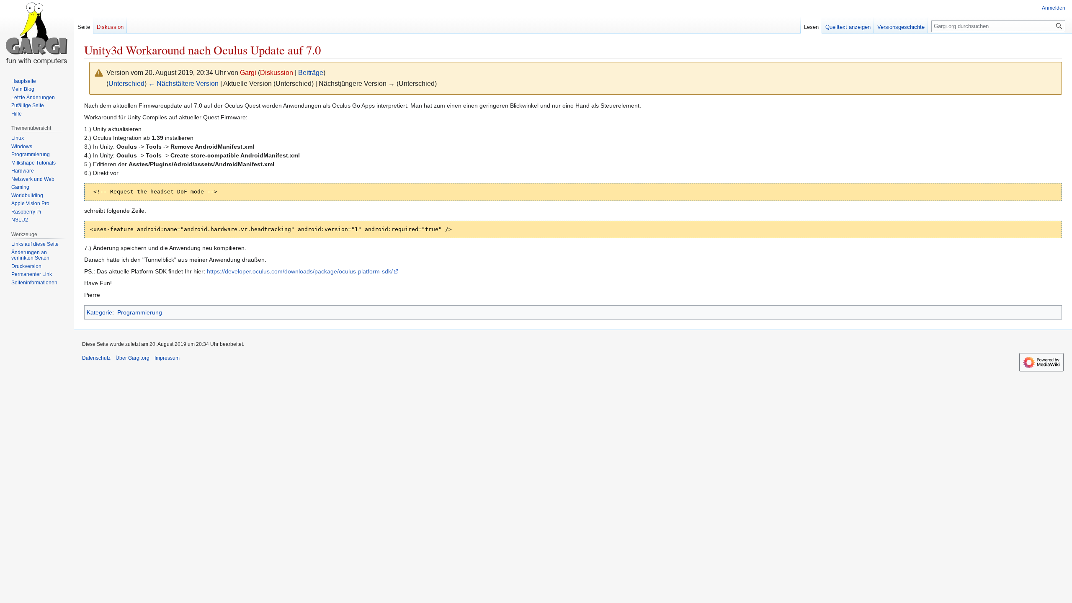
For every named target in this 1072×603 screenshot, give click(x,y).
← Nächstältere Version (183, 83)
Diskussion (276, 72)
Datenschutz (96, 358)
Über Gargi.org (132, 358)
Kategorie (99, 312)
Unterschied (126, 83)
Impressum (167, 358)
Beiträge (310, 72)
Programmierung (139, 312)
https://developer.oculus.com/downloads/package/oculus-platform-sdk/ (300, 271)
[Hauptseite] (36, 33)
